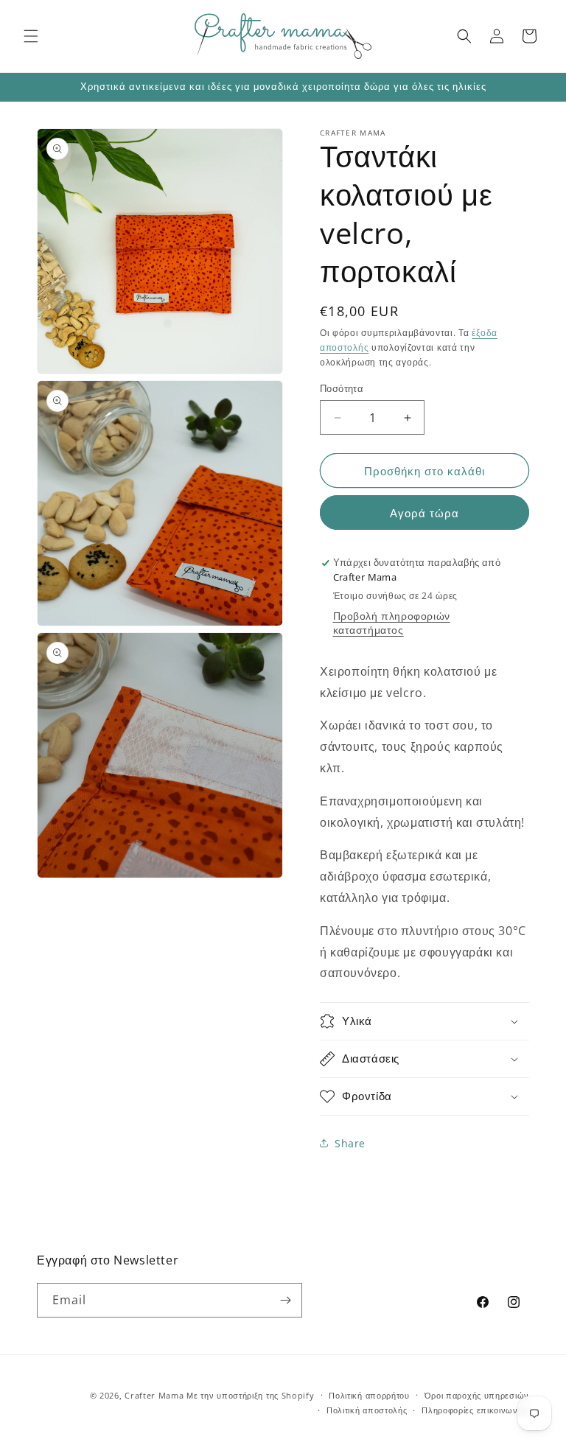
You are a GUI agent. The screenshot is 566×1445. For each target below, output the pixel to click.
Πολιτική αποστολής (367, 1410)
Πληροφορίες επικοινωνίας (475, 1410)
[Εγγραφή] (285, 1300)
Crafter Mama (154, 1395)
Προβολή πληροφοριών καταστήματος (391, 623)
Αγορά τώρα (424, 512)
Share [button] (350, 1143)
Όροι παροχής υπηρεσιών (476, 1395)
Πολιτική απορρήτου (369, 1395)
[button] (31, 36)
